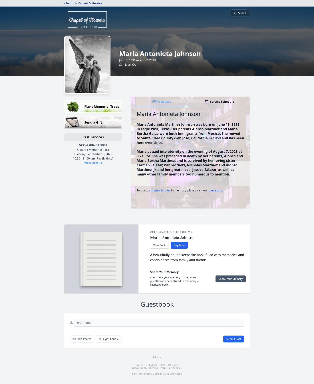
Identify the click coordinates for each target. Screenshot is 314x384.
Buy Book (179, 245)
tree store (215, 190)
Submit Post (233, 339)
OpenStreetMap (161, 373)
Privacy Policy (147, 367)
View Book (159, 245)
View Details (93, 163)
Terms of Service (166, 367)
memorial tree (160, 190)
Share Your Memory (231, 279)
